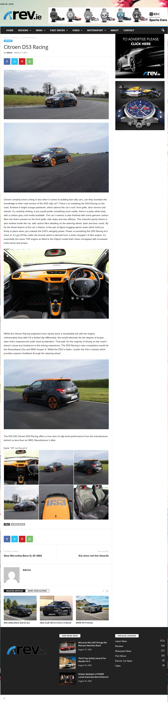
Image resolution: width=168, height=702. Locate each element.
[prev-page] (103, 591)
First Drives (57, 30)
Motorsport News (123, 651)
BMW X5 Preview (84, 622)
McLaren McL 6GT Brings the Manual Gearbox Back (92, 644)
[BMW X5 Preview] (92, 608)
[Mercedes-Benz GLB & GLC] (20, 608)
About (115, 30)
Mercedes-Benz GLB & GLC (17, 622)
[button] (163, 30)
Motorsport (95, 30)
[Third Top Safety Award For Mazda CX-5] (67, 663)
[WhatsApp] (29, 61)
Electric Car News (123, 661)
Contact (129, 30)
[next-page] (107, 591)
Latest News (121, 641)
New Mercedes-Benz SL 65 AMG (23, 555)
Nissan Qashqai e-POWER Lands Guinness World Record (93, 675)
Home (9, 30)
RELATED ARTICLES (14, 591)
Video (76, 30)
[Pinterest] (22, 61)
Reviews (23, 30)
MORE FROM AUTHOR (37, 591)
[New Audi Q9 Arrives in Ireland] (56, 608)
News (39, 30)
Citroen (15, 524)
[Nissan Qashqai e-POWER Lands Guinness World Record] (67, 678)
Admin (9, 52)
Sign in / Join (6, 4)
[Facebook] (7, 61)
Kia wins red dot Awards (94, 555)
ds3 (22, 524)
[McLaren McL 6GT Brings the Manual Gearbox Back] (67, 647)
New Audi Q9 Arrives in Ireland (55, 622)
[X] (14, 61)
